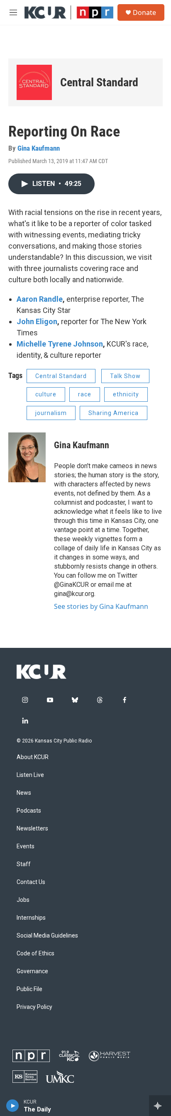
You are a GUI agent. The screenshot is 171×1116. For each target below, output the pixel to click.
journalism (51, 413)
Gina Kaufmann (38, 148)
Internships (31, 918)
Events (25, 846)
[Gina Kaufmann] (27, 457)
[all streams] (160, 1105)
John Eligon (37, 321)
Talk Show (125, 376)
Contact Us (31, 882)
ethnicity (126, 394)
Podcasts (29, 811)
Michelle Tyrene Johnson (60, 343)
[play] (12, 1105)
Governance (32, 971)
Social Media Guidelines (47, 936)
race (84, 394)
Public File (29, 989)
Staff (24, 864)
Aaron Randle (40, 299)
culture (45, 394)
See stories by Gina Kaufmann (101, 606)
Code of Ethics (35, 953)
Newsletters (32, 828)
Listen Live (30, 775)
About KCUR (33, 757)
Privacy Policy (34, 1007)
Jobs (23, 900)
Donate (144, 12)
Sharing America (113, 413)
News (24, 793)
